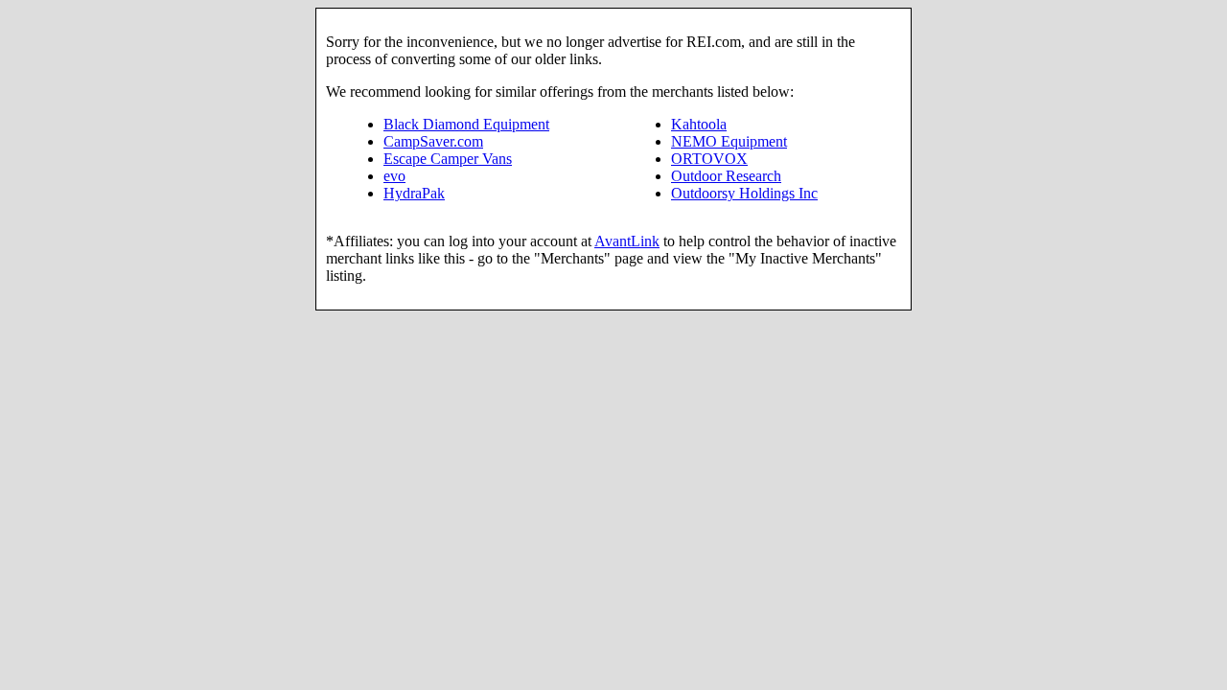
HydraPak (414, 193)
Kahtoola (699, 124)
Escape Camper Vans (447, 158)
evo (394, 176)
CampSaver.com (433, 141)
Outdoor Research (726, 176)
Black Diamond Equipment (466, 124)
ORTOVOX (709, 158)
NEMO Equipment (729, 141)
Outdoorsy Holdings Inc (744, 193)
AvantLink (627, 241)
